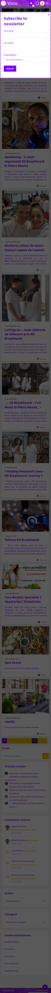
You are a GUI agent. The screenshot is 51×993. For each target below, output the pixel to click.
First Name (8, 31)
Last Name (8, 43)
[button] (46, 3)
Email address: (10, 55)
